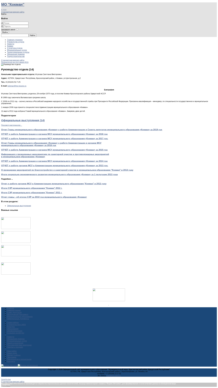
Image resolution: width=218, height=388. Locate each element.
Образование (13, 329)
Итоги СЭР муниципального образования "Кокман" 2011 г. (31, 192)
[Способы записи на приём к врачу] (16, 256)
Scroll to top (6, 380)
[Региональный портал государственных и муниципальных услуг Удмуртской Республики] (16, 242)
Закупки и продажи (15, 347)
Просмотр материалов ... (11, 125)
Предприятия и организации (19, 359)
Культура (11, 327)
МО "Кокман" (12, 4)
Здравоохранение (14, 331)
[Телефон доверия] (16, 274)
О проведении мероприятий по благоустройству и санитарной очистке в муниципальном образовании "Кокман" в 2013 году (67, 170)
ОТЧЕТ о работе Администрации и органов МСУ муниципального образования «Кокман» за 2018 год (54, 134)
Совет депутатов (14, 312)
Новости (10, 44)
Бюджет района (13, 355)
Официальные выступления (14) (23, 120)
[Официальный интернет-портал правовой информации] (108, 304)
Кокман (10, 46)
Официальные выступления (19, 206)
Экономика (11, 357)
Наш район (12, 351)
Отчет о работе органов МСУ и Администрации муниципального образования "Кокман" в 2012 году (53, 183)
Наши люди (12, 353)
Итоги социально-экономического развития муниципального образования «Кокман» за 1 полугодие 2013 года (59, 174)
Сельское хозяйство (15, 333)
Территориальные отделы (18, 52)
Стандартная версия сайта (12, 12)
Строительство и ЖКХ (16, 325)
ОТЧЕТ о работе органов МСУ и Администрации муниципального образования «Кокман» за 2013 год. (54, 165)
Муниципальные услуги (17, 50)
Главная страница (15, 40)
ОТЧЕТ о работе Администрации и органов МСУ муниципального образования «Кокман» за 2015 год (54, 150)
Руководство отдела (15, 42)
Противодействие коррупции (19, 345)
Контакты (11, 361)
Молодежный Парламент (17, 314)
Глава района (13, 323)
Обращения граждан (16, 54)
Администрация (14, 310)
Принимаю (5, 386)
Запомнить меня (8, 30)
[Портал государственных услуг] (16, 228)
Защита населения (15, 343)
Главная (10, 308)
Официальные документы (18, 319)
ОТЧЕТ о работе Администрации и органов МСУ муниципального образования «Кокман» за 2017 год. (54, 138)
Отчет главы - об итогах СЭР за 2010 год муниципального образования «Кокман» (44, 197)
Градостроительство (16, 56)
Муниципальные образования (20, 317)
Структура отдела (14, 48)
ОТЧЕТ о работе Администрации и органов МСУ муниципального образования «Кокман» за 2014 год (54, 161)
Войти (5, 32)
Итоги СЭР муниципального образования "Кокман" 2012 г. (31, 188)
